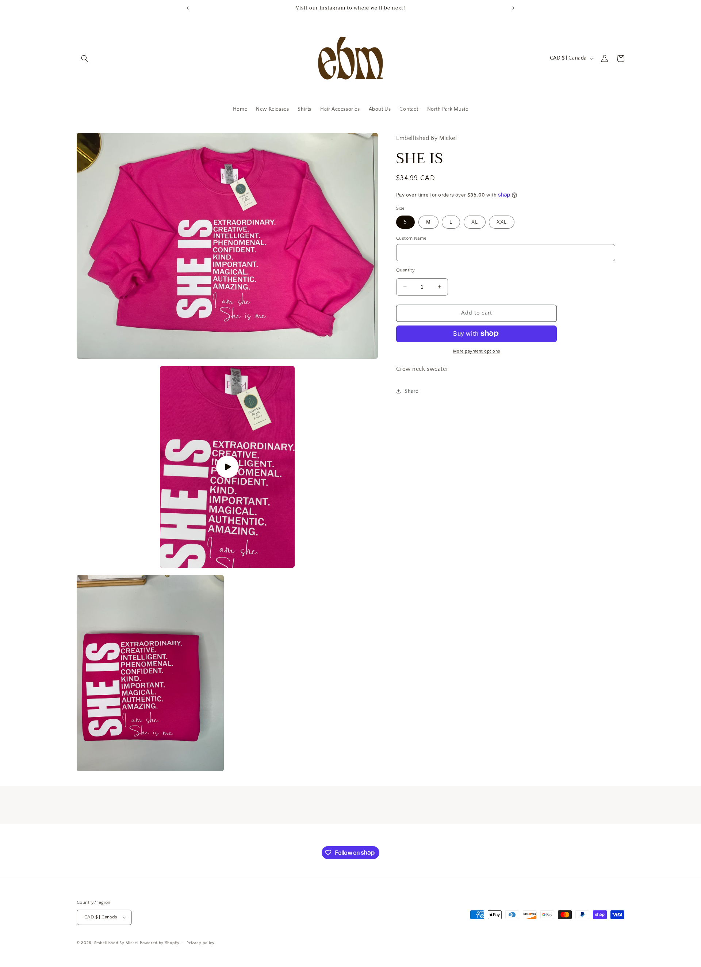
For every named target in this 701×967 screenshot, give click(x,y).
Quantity (405, 270)
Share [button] (411, 391)
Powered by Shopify (160, 943)
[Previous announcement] (188, 8)
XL (474, 222)
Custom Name (411, 237)
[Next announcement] (513, 8)
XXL (502, 222)
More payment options (476, 351)
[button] (85, 58)
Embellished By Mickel (116, 943)
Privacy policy (201, 943)
